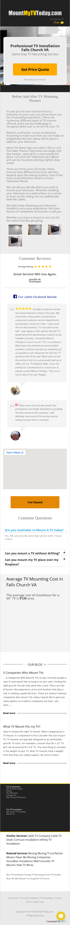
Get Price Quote (35, 69)
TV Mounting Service (41, 874)
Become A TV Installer (16, 811)
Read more (9, 713)
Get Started (35, 502)
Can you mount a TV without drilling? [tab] (32, 553)
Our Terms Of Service (16, 797)
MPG (64, 921)
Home (9, 790)
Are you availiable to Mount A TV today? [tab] (34, 530)
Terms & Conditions (29, 898)
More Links (39, 902)
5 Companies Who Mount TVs (23, 673)
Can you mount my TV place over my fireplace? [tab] (31, 562)
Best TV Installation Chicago (18, 874)
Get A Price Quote (14, 788)
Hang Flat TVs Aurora (39, 878)
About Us (10, 813)
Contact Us (11, 795)
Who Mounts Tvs (22, 878)
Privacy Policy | (48, 898)
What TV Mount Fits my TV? (21, 726)
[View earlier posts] (45, 664)
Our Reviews (12, 793)
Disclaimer (13, 898)
